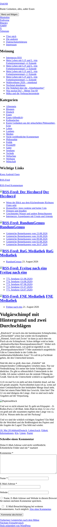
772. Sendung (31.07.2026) (19, 287)
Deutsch (10, 112)
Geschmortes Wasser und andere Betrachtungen (29, 213)
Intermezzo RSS (14, 57)
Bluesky (4, 23)
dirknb (16, 430)
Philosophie (11, 139)
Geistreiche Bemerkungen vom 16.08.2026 (26, 236)
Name (4, 478)
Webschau (11, 156)
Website (4, 492)
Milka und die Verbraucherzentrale (22, 93)
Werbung (10, 158)
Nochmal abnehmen (15, 85)
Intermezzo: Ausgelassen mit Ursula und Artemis (29, 216)
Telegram (4, 31)
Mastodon (5, 17)
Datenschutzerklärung (16, 42)
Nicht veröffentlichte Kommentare (22, 136)
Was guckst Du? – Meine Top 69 (22, 90)
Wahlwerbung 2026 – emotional (21, 82)
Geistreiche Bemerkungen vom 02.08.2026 (26, 241)
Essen (9, 114)
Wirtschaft (11, 161)
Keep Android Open (10, 174)
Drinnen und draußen (16, 210)
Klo (16, 433)
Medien (9, 134)
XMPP (3, 25)
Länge (23, 433)
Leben (9, 128)
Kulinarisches (12, 120)
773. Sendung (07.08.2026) (19, 284)
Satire (9, 147)
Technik (10, 153)
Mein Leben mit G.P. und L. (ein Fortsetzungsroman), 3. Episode (21, 67)
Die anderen (12, 39)
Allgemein (11, 106)
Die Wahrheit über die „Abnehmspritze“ (25, 88)
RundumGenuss (12, 227)
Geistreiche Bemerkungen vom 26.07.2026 (26, 244)
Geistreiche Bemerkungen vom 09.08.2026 (26, 239)
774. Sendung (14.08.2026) (19, 281)
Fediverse (4, 20)
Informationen (7, 433)
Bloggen (10, 109)
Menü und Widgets (9, 14)
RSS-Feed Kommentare (11, 185)
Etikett (44, 430)
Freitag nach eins (13, 272)
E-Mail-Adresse (8, 483)
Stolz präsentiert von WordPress (15, 525)
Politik (9, 142)
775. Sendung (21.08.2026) (19, 278)
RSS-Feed (5, 180)
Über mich (11, 36)
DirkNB (4, 3)
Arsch (37, 430)
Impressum (11, 44)
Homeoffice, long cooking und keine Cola (26, 208)
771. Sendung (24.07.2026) (19, 289)
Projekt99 (10, 145)
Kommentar (6, 453)
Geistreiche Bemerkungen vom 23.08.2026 (26, 233)
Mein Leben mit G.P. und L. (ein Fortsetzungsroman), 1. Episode (21, 78)
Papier (30, 433)
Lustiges (10, 131)
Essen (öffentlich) (14, 117)
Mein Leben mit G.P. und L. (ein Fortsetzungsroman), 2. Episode (21, 72)
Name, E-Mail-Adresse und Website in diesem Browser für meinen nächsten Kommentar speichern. (28, 499)
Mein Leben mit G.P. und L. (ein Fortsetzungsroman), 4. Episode (21, 61)
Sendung (10, 150)
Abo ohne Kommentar (40, 509)
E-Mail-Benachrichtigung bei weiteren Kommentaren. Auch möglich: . (26, 507)
